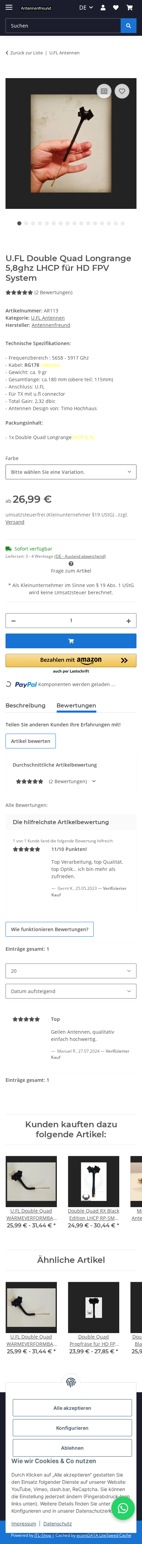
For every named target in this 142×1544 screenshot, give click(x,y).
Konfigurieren (72, 1428)
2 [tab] (26, 223)
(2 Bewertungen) (53, 292)
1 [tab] (19, 223)
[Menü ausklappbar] (9, 4)
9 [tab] (74, 223)
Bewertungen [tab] (76, 705)
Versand (15, 522)
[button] (103, 7)
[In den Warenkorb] (11, 74)
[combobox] (71, 472)
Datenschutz (57, 1523)
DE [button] (83, 7)
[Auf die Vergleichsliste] (104, 91)
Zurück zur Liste (26, 53)
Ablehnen (72, 1448)
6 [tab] (54, 223)
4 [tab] (40, 223)
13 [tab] (102, 223)
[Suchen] (128, 25)
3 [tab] (33, 223)
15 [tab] (116, 223)
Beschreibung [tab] (25, 705)
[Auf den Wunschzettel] (122, 91)
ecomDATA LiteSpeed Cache (104, 1535)
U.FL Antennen (48, 318)
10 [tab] (81, 223)
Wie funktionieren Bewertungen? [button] (49, 929)
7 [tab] (61, 223)
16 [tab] (123, 223)
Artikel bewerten (30, 741)
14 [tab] (109, 223)
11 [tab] (88, 223)
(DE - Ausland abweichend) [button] (80, 556)
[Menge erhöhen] (128, 621)
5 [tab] (47, 223)
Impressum (23, 1523)
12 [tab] (95, 223)
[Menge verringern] (13, 621)
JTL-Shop (43, 1535)
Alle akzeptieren (72, 1408)
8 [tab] (67, 223)
